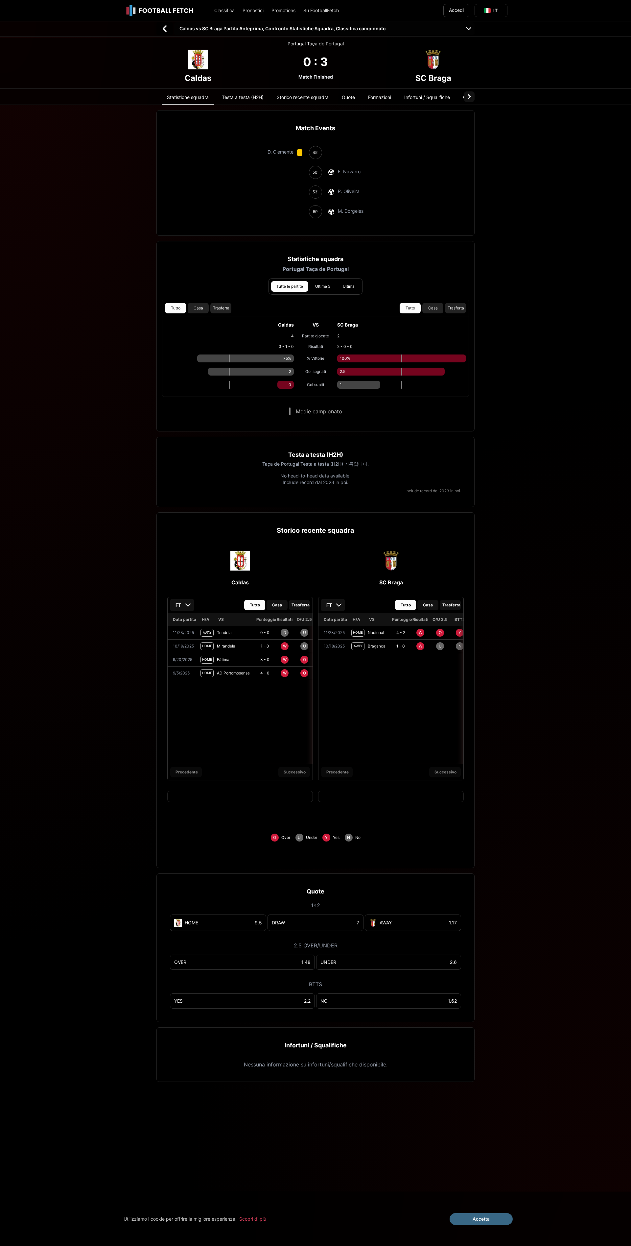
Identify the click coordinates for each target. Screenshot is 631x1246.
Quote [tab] (348, 97)
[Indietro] (164, 28)
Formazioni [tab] (379, 97)
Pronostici (253, 10)
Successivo (295, 772)
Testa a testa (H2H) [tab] (243, 97)
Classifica (224, 10)
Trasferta (221, 307)
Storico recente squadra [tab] (303, 97)
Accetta (481, 1219)
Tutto (175, 307)
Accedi (456, 10)
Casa (198, 307)
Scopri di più (252, 1219)
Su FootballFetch (321, 10)
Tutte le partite (289, 286)
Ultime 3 (323, 286)
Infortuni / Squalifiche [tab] (427, 97)
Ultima (349, 286)
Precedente (186, 772)
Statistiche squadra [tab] (188, 97)
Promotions (283, 10)
